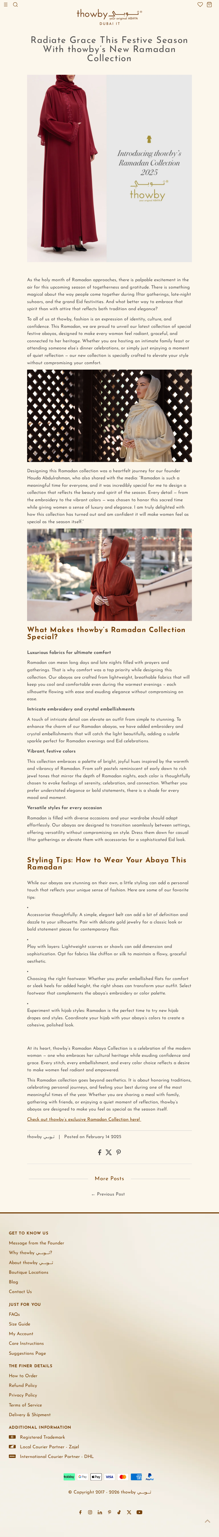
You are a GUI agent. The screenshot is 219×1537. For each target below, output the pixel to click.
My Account (21, 1334)
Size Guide (19, 1324)
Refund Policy (23, 1385)
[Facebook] (80, 1513)
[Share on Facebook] (100, 1154)
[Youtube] (139, 1513)
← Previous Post (108, 1194)
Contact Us (20, 1292)
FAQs (14, 1314)
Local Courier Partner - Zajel (49, 1447)
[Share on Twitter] (109, 1154)
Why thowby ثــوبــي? (30, 1253)
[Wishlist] (200, 4)
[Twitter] (129, 1513)
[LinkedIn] (100, 1513)
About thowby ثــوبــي (31, 1263)
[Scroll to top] (207, 1521)
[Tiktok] (119, 1513)
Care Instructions (26, 1343)
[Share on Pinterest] (118, 1154)
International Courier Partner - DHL (57, 1457)
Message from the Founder (36, 1243)
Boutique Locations (28, 1272)
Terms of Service (25, 1405)
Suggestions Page (27, 1353)
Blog (13, 1282)
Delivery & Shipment (30, 1415)
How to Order (23, 1376)
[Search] (15, 4)
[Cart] (209, 4)
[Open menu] (6, 4)
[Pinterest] (110, 1513)
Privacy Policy (23, 1395)
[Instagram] (90, 1513)
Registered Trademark (42, 1437)
